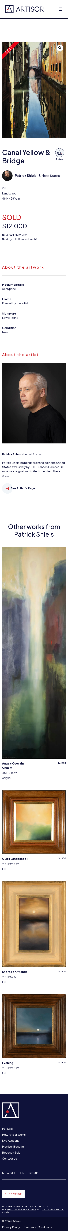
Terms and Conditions (38, 1227)
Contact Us (9, 1158)
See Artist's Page (23, 488)
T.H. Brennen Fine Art (25, 239)
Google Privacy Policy (21, 1209)
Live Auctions (10, 1140)
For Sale (7, 1128)
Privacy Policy (11, 1227)
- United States (37, 176)
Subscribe (13, 1194)
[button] (60, 48)
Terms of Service (53, 1209)
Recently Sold (11, 1152)
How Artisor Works (14, 1134)
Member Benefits (13, 1146)
